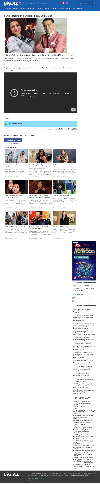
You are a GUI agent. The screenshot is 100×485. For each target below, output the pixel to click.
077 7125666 (30, 135)
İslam (68, 8)
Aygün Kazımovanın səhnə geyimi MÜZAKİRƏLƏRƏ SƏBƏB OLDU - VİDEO (84, 411)
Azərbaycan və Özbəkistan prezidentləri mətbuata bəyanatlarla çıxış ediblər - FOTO (84, 362)
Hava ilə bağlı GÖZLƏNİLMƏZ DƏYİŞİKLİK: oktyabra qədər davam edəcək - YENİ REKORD (83, 461)
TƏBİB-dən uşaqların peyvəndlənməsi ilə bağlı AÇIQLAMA (81, 310)
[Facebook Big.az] (67, 2)
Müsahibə (61, 8)
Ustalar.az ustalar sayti (11, 143)
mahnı (54, 55)
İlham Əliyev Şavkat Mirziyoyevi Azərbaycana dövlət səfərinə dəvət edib (83, 339)
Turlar (74, 294)
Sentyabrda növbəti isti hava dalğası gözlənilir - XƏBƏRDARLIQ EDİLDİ (84, 466)
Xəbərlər (15, 8)
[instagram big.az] (63, 2)
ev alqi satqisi (80, 294)
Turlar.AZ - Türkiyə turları (85, 366)
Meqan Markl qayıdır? (84, 343)
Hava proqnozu (78, 290)
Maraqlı (22, 8)
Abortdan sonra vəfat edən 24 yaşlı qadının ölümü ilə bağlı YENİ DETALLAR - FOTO (83, 422)
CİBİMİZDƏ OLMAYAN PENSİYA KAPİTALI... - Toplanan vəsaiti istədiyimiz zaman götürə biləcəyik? (84, 455)
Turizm (47, 8)
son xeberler (45, 475)
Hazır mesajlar (90, 288)
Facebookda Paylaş (13, 140)
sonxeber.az (75, 475)
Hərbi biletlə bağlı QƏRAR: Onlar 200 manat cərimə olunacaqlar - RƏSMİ (83, 447)
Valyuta (26, 3)
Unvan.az (76, 288)
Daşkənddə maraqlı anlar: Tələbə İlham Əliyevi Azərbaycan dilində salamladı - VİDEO (83, 385)
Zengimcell (88, 285)
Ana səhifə (7, 8)
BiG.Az (6, 119)
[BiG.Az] (13, 3)
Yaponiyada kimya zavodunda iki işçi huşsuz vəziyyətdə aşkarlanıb (81, 375)
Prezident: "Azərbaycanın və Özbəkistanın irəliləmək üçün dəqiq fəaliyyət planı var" (84, 347)
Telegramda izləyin (15, 124)
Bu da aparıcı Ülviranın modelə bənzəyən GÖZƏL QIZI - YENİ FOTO (83, 417)
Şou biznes (30, 8)
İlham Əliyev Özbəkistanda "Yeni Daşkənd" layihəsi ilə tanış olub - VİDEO (83, 391)
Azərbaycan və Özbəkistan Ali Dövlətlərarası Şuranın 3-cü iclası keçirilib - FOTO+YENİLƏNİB (84, 332)
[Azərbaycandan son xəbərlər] (82, 297)
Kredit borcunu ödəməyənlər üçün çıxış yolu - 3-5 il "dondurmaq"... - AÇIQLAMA (84, 441)
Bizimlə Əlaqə (84, 475)
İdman (54, 8)
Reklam (79, 8)
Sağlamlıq (40, 8)
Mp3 (73, 8)
